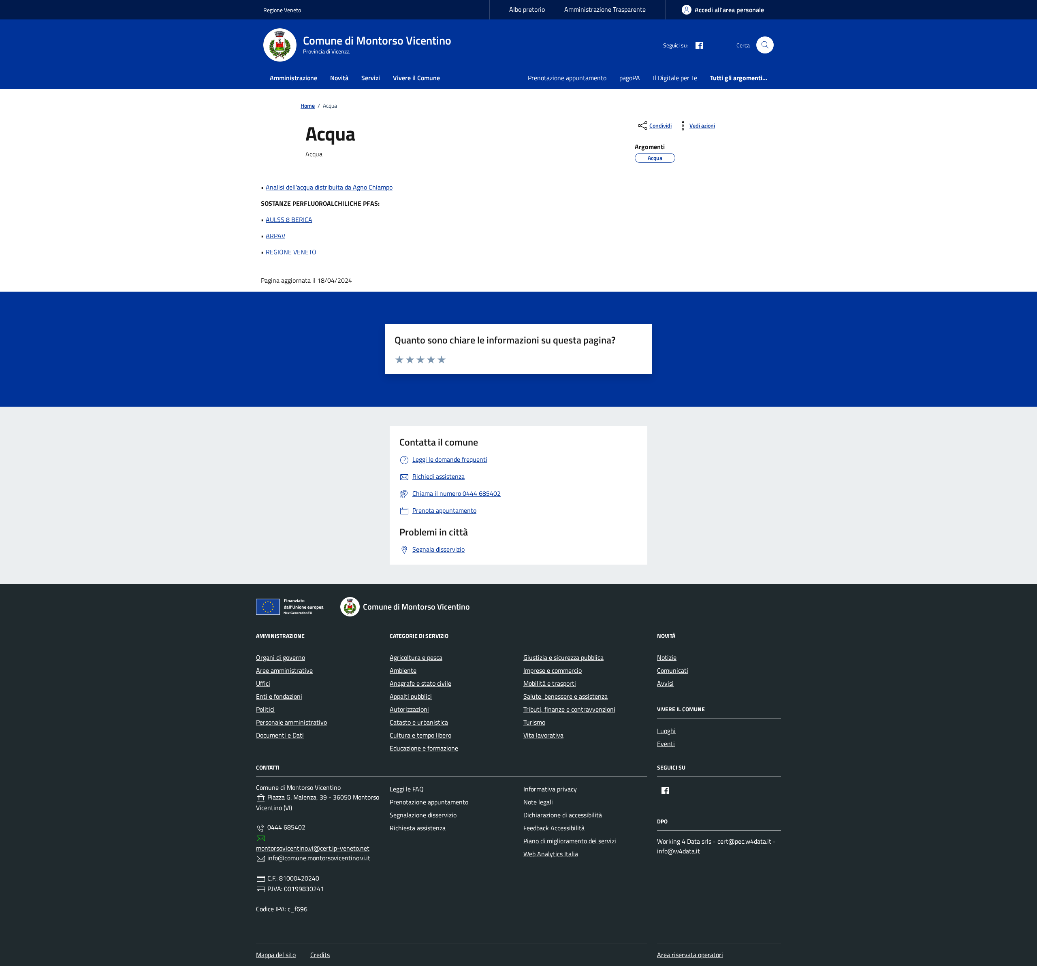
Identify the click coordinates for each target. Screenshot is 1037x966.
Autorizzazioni (409, 709)
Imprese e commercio (552, 670)
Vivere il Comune (416, 78)
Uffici (263, 683)
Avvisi (665, 683)
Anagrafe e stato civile (420, 683)
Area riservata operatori (690, 955)
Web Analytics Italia (550, 854)
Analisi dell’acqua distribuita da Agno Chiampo (329, 187)
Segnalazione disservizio (423, 815)
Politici (265, 709)
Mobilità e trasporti (549, 683)
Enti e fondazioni (279, 696)
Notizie (666, 657)
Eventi (666, 743)
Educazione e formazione (424, 748)
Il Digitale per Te (675, 78)
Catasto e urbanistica (419, 722)
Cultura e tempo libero (420, 735)
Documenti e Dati (280, 735)
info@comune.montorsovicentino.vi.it (318, 858)
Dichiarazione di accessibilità (562, 815)
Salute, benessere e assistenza (565, 696)
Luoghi (666, 731)
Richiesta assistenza (418, 828)
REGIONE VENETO (291, 252)
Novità (339, 78)
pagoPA (629, 78)
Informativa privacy (550, 789)
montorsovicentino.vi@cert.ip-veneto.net (312, 848)
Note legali (538, 802)
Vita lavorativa (543, 735)
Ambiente (403, 670)
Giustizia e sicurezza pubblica (563, 657)
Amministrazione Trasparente (605, 9)
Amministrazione (293, 78)
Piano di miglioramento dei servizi (569, 841)
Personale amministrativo (291, 722)
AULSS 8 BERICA (289, 219)
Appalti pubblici (411, 696)
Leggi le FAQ (407, 789)
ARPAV (275, 236)
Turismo (534, 722)
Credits (320, 955)
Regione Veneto (282, 10)
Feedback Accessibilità (554, 828)
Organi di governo (280, 657)
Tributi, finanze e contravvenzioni (569, 709)
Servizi (370, 78)
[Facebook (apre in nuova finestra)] (696, 45)
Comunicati (672, 670)
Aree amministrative (284, 670)
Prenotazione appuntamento (567, 78)
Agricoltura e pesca (416, 657)
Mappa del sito (276, 955)
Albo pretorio (527, 9)
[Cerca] (765, 45)
